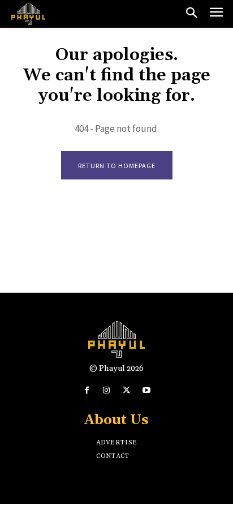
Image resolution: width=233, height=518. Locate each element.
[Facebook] (87, 390)
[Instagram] (107, 390)
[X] (126, 390)
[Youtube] (146, 390)
